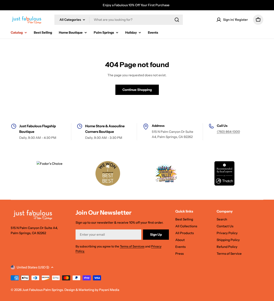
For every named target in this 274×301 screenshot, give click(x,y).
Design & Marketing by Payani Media (91, 290)
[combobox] (118, 20)
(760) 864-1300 (228, 132)
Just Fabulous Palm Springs (42, 290)
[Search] (176, 19)
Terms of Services (132, 246)
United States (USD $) (33, 267)
